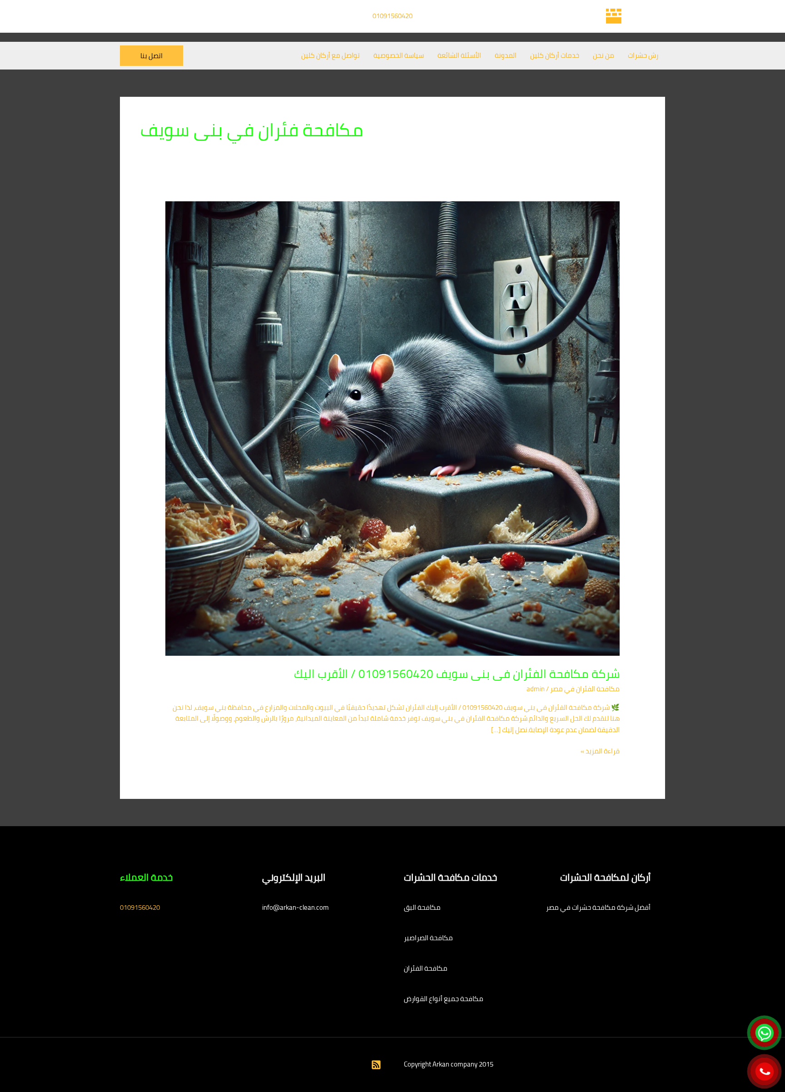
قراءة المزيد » (600, 751)
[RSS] (376, 1065)
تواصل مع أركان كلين (330, 55)
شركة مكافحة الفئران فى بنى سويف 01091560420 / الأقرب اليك (457, 674)
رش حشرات (643, 55)
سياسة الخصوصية (398, 55)
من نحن (603, 55)
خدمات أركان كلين (554, 55)
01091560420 (392, 15)
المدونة (506, 55)
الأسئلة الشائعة (459, 55)
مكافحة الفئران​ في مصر (585, 688)
